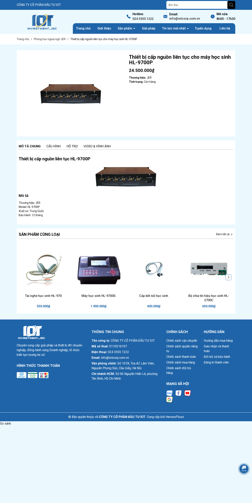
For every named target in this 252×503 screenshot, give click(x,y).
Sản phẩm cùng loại (39, 234)
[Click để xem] (71, 93)
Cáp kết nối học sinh (153, 296)
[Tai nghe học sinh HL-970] (43, 269)
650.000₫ (208, 306)
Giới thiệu (104, 28)
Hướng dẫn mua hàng (218, 340)
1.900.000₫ (98, 306)
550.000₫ (43, 306)
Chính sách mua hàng (180, 362)
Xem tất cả (223, 234)
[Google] (169, 399)
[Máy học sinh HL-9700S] (98, 269)
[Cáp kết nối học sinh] (153, 269)
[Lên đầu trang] (244, 479)
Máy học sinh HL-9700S (99, 296)
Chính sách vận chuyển (181, 340)
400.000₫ (153, 306)
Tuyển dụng (203, 28)
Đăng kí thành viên (216, 362)
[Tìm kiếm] (231, 5)
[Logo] (42, 22)
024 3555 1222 (143, 19)
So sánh (5, 423)
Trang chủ (83, 28)
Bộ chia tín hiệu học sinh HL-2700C (208, 298)
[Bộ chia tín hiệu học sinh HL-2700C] (208, 269)
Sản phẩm (125, 28)
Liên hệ (225, 28)
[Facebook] (178, 393)
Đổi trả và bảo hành (217, 357)
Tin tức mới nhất (174, 28)
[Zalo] (169, 393)
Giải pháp (148, 28)
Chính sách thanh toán (181, 357)
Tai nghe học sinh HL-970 (43, 296)
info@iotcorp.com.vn (184, 18)
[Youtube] (187, 393)
